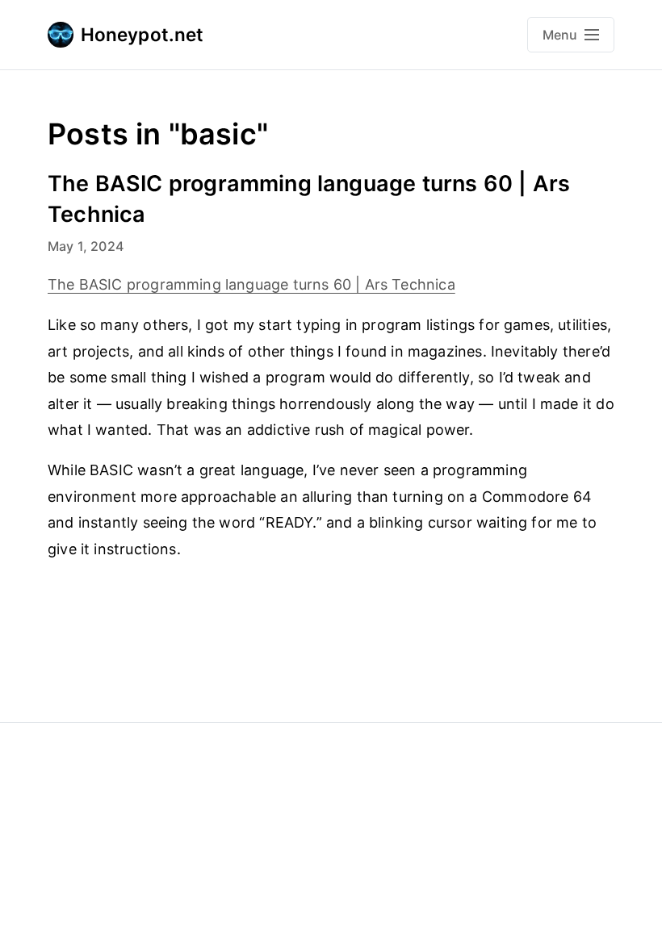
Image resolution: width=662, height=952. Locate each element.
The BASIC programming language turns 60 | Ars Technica (251, 284)
